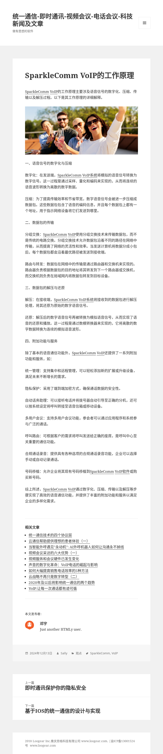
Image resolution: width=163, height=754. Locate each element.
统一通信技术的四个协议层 (50, 535)
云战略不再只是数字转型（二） (54, 576)
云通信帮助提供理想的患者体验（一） (59, 541)
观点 (79, 653)
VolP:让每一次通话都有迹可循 (53, 588)
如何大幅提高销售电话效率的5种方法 (59, 570)
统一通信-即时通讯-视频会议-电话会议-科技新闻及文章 (73, 20)
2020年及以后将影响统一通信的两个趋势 (62, 582)
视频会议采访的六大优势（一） (54, 552)
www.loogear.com (43, 745)
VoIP (54, 91)
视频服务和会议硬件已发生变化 (54, 558)
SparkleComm (37, 91)
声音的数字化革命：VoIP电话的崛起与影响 (63, 564)
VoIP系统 (89, 175)
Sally (64, 653)
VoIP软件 (122, 471)
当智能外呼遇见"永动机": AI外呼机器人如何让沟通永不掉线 (76, 546)
